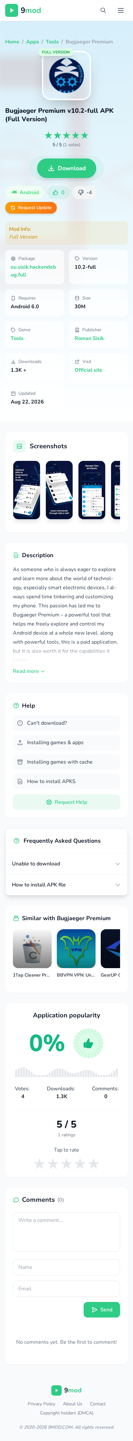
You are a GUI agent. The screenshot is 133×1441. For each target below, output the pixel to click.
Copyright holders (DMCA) (66, 1413)
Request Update (35, 208)
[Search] (103, 10)
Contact (98, 1404)
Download (72, 168)
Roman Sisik (89, 338)
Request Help (71, 802)
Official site (88, 370)
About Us (72, 1404)
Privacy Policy (41, 1404)
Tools (17, 338)
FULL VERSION (56, 52)
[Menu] (121, 10)
